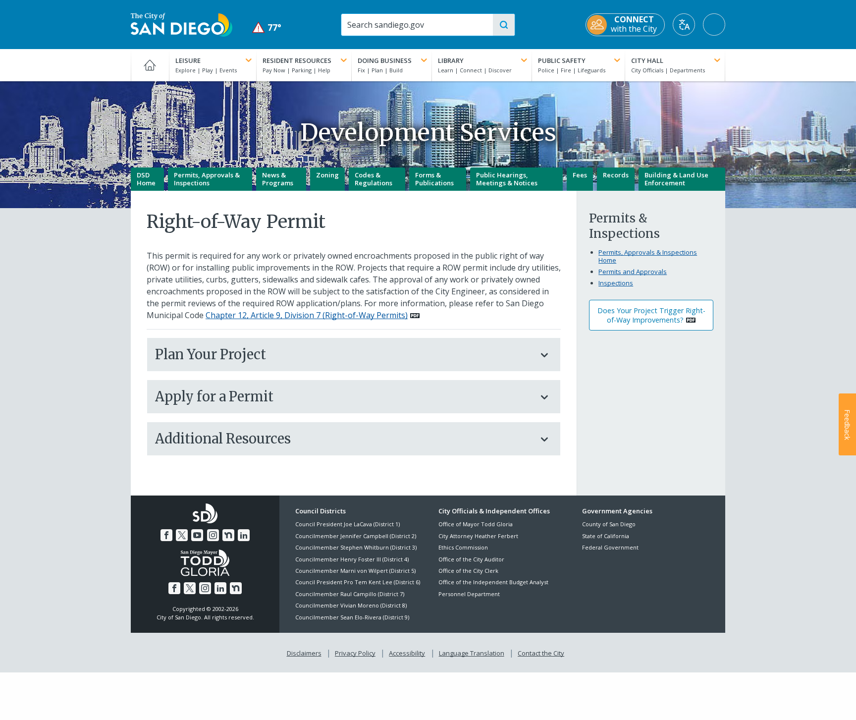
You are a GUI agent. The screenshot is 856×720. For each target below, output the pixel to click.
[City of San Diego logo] (181, 23)
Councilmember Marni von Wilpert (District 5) (355, 570)
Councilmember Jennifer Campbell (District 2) (355, 536)
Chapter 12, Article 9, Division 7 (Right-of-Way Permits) (307, 315)
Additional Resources (223, 438)
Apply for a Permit (214, 396)
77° (266, 27)
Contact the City (541, 653)
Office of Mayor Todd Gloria (475, 524)
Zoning (327, 174)
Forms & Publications (434, 178)
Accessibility (407, 653)
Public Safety (562, 60)
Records (616, 174)
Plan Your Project (210, 354)
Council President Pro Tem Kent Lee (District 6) (357, 582)
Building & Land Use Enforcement (676, 178)
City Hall (647, 60)
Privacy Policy (355, 653)
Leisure (188, 60)
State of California (605, 536)
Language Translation (471, 653)
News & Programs (277, 178)
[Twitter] (182, 535)
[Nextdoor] (228, 535)
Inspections (615, 282)
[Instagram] (213, 535)
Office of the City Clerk (468, 570)
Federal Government (610, 547)
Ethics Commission (463, 547)
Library (451, 60)
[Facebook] (166, 535)
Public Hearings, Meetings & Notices (506, 178)
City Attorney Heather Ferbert (478, 536)
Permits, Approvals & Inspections (207, 178)
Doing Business (385, 60)
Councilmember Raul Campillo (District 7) (349, 594)
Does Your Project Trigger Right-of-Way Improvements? (651, 315)
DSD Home (146, 178)
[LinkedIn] (244, 535)
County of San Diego (609, 524)
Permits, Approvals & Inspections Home (647, 256)
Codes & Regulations (373, 178)
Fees (580, 174)
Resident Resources (297, 60)
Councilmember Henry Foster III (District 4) (352, 559)
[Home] (150, 65)
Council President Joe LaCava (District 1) (347, 524)
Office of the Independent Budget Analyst (493, 582)
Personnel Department (469, 594)
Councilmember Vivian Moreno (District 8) (351, 605)
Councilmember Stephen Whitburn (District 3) (356, 547)
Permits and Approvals (632, 271)
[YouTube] (197, 535)
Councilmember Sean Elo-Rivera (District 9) (352, 617)
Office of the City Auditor (471, 559)
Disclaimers (304, 653)
